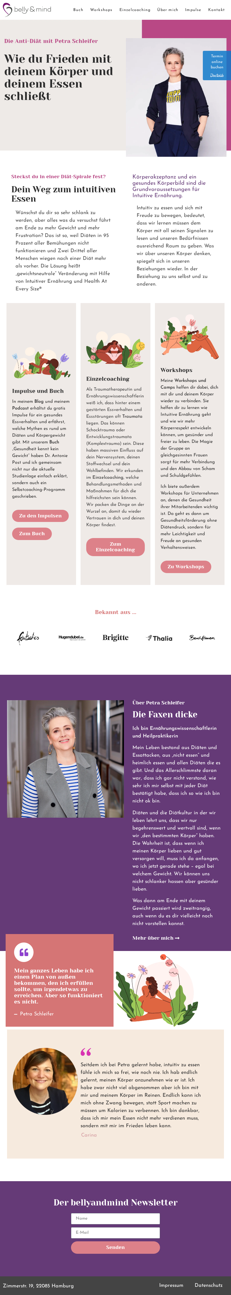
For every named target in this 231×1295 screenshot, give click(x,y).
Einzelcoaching (135, 10)
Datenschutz (209, 1285)
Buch (78, 10)
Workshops (101, 10)
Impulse (193, 10)
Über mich (167, 10)
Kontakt (216, 10)
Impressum (171, 1285)
